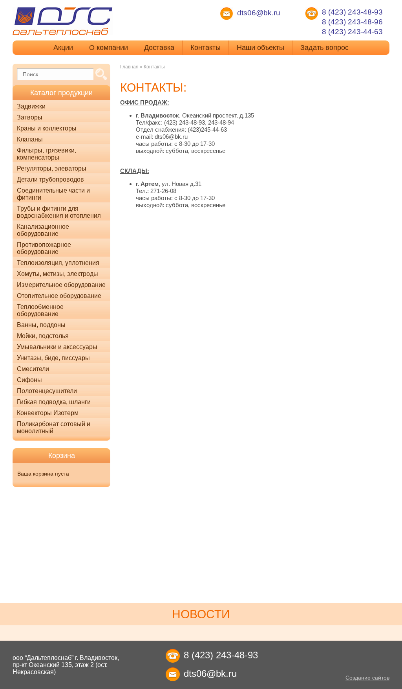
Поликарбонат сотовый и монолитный (53, 427)
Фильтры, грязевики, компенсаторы (46, 154)
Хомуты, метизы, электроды (57, 273)
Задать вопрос (324, 47)
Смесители (33, 369)
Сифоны (29, 380)
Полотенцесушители (47, 391)
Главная (129, 67)
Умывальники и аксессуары (57, 347)
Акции (63, 47)
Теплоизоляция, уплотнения (58, 262)
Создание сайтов (367, 677)
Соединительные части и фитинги (53, 194)
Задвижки (31, 106)
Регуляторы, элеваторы (51, 168)
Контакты (205, 47)
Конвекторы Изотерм (48, 413)
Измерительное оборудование (61, 284)
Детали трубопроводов (50, 179)
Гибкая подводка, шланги (54, 402)
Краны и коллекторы (47, 128)
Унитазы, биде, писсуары (53, 358)
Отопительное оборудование (59, 295)
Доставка (159, 47)
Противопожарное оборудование (44, 248)
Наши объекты (260, 47)
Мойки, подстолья (43, 336)
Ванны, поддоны (41, 325)
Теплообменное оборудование (40, 310)
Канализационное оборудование (43, 230)
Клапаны (30, 139)
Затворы (29, 117)
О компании (108, 47)
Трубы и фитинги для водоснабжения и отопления (59, 212)
